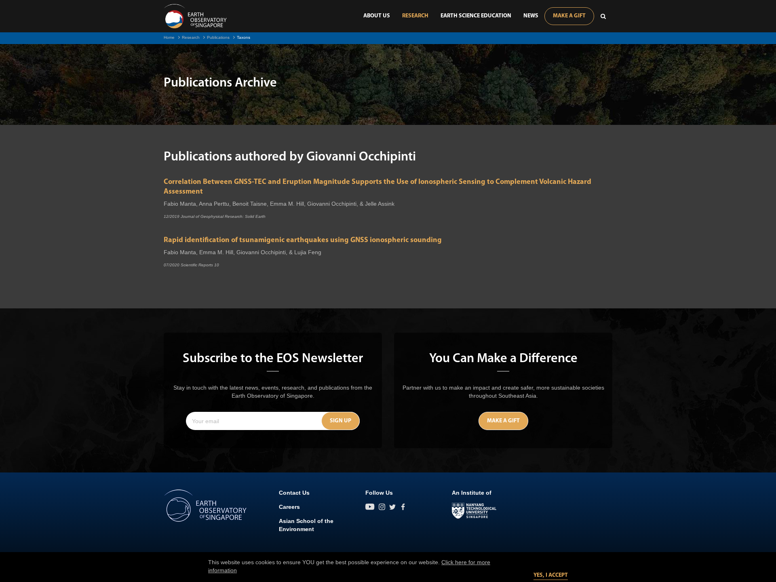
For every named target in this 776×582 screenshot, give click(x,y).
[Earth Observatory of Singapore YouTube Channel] (370, 507)
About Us (376, 16)
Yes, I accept (551, 575)
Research (415, 16)
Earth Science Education (476, 16)
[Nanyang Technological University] (474, 511)
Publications (218, 37)
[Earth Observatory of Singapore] (195, 16)
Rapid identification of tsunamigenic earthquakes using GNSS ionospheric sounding (303, 240)
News (530, 16)
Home (169, 37)
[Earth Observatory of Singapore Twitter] (392, 507)
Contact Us (294, 492)
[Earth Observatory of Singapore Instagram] (382, 507)
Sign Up (340, 421)
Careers (289, 507)
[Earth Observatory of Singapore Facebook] (403, 507)
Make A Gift (569, 16)
